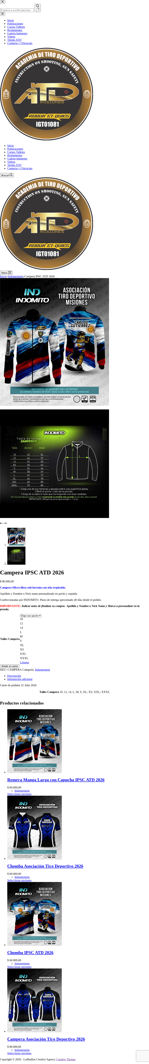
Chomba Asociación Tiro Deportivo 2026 (45, 866)
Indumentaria (42, 669)
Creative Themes (66, 1059)
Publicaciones (15, 148)
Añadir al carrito (9, 666)
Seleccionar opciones (19, 794)
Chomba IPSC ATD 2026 (30, 952)
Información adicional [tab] (19, 679)
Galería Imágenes (17, 158)
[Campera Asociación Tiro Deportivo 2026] (34, 1031)
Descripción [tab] (14, 675)
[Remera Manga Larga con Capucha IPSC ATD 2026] (34, 772)
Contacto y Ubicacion (19, 168)
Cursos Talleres (16, 152)
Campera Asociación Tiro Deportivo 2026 (46, 1039)
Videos (11, 161)
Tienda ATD (14, 165)
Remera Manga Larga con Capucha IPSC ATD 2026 (55, 779)
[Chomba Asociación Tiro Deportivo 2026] (34, 858)
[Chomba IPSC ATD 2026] (34, 944)
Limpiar (24, 662)
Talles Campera (10, 638)
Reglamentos (14, 155)
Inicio (10, 145)
